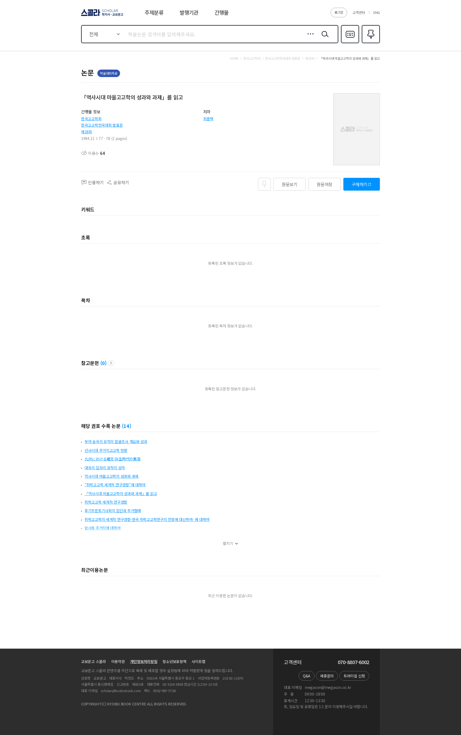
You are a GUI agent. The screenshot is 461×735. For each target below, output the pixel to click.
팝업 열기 (111, 363)
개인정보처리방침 (143, 661)
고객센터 (358, 12)
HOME (234, 58)
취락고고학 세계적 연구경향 (106, 502)
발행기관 (189, 12)
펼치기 (228, 543)
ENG (376, 12)
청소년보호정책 (174, 661)
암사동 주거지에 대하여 (103, 528)
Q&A (306, 675)
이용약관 (118, 661)
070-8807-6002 (353, 662)
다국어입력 (350, 42)
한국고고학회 (91, 118)
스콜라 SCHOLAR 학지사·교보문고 (101, 15)
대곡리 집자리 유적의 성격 (105, 467)
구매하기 (359, 184)
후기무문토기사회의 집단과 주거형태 (113, 510)
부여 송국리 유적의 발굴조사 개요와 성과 (116, 441)
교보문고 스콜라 (93, 661)
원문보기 (289, 184)
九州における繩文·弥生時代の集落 (113, 458)
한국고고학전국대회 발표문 (102, 125)
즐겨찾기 (370, 42)
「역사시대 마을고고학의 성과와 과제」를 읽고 (121, 493)
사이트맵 (198, 661)
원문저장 (324, 184)
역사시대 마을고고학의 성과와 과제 (111, 476)
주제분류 (154, 12)
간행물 (221, 12)
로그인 (339, 12)
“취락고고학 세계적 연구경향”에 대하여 (115, 484)
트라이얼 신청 (354, 675)
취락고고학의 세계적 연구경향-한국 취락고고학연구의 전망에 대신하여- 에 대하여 (147, 519)
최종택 (208, 118)
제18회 (86, 131)
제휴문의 (327, 675)
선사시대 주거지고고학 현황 (106, 450)
